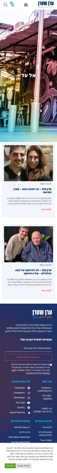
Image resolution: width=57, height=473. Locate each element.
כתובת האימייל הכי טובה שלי (37, 348)
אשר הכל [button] (10, 466)
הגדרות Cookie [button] (24, 466)
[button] (26, 5)
